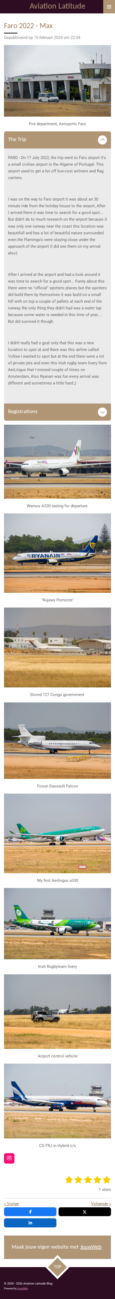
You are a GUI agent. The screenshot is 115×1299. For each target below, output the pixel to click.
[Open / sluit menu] (109, 6)
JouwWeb (91, 1247)
